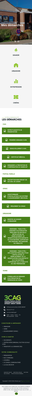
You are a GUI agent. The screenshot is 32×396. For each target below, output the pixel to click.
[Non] (30, 390)
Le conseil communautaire (12, 362)
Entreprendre (16, 87)
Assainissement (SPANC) (11, 331)
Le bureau (7, 360)
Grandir (16, 55)
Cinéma (16, 103)
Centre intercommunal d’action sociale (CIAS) (16, 343)
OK (16, 393)
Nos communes (8, 358)
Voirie (5, 329)
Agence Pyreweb (26, 381)
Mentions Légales (17, 372)
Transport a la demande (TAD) (13, 346)
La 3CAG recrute (9, 365)
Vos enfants (7, 340)
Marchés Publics (8, 372)
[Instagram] (18, 41)
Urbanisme (16, 71)
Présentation (8, 355)
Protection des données (17, 373)
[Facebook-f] (15, 41)
